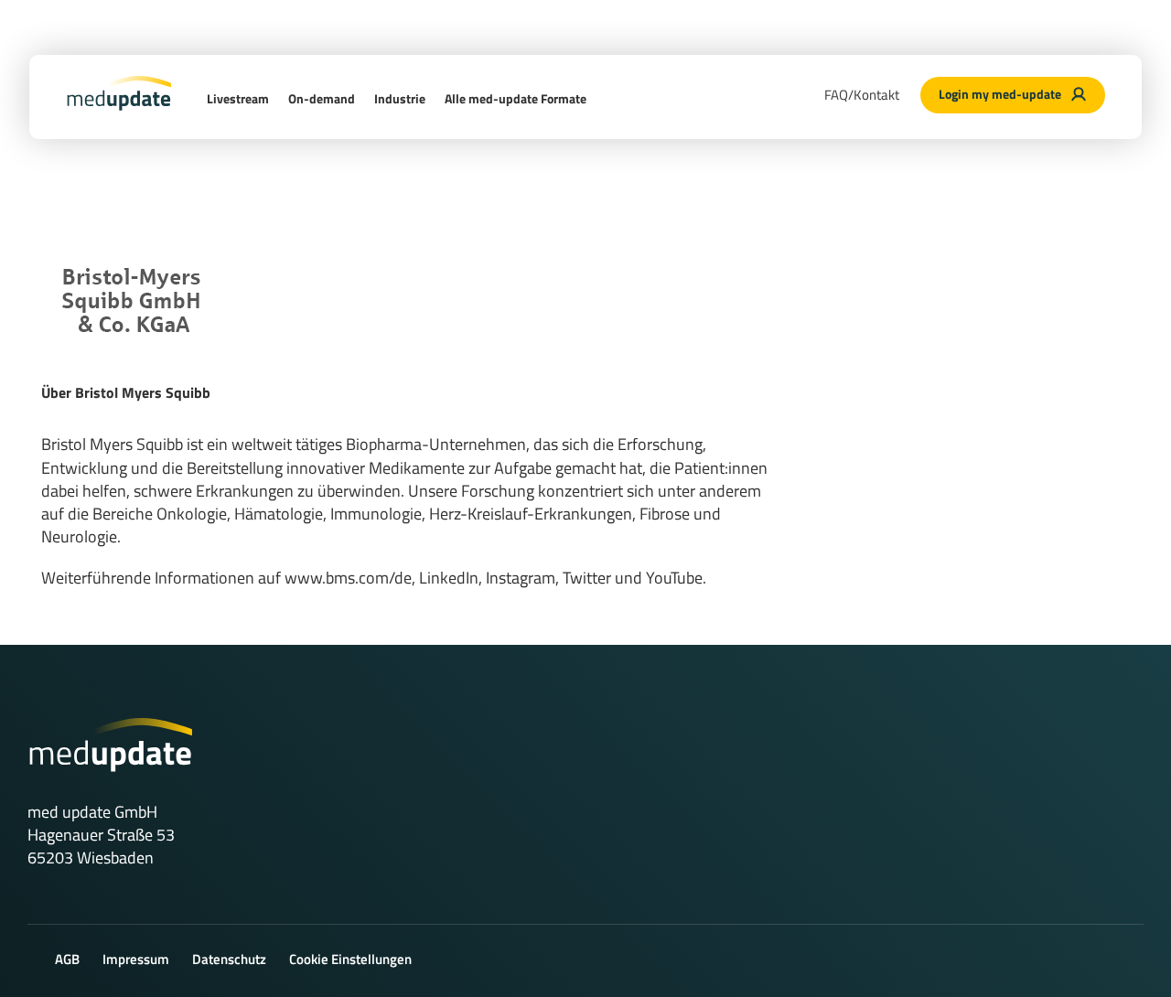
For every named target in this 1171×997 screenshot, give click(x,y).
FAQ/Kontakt (861, 94)
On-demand (321, 98)
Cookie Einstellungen (350, 959)
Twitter (587, 577)
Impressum (135, 959)
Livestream (238, 98)
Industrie (399, 98)
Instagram (520, 577)
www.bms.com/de (348, 577)
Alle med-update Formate (515, 98)
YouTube (674, 577)
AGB (67, 959)
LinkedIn (448, 577)
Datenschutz (229, 959)
